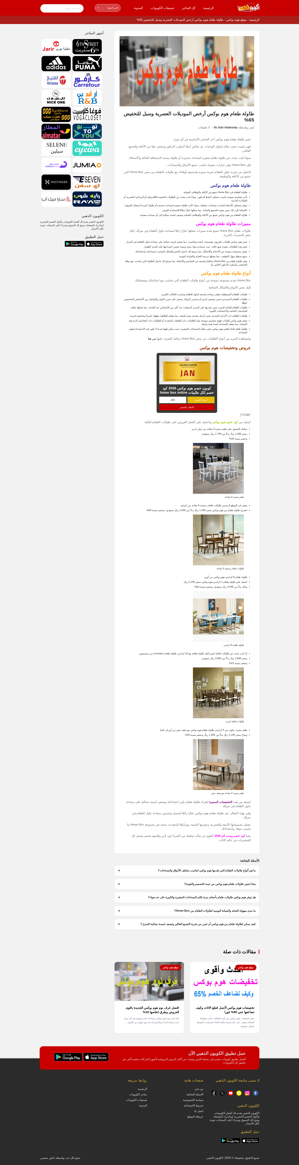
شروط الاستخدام (193, 1105)
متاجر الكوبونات (138, 1094)
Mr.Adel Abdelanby (226, 127)
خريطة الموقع (195, 1116)
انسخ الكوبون (201, 400)
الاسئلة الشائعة (194, 1094)
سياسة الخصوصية (193, 1099)
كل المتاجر (189, 8)
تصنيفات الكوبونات (162, 8)
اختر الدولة (108, 7)
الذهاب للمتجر (187, 407)
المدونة (138, 8)
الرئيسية (208, 8)
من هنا (152, 338)
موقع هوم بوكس (236, 19)
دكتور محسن (47, 1157)
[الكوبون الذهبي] (248, 7)
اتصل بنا (198, 1111)
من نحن (198, 1088)
